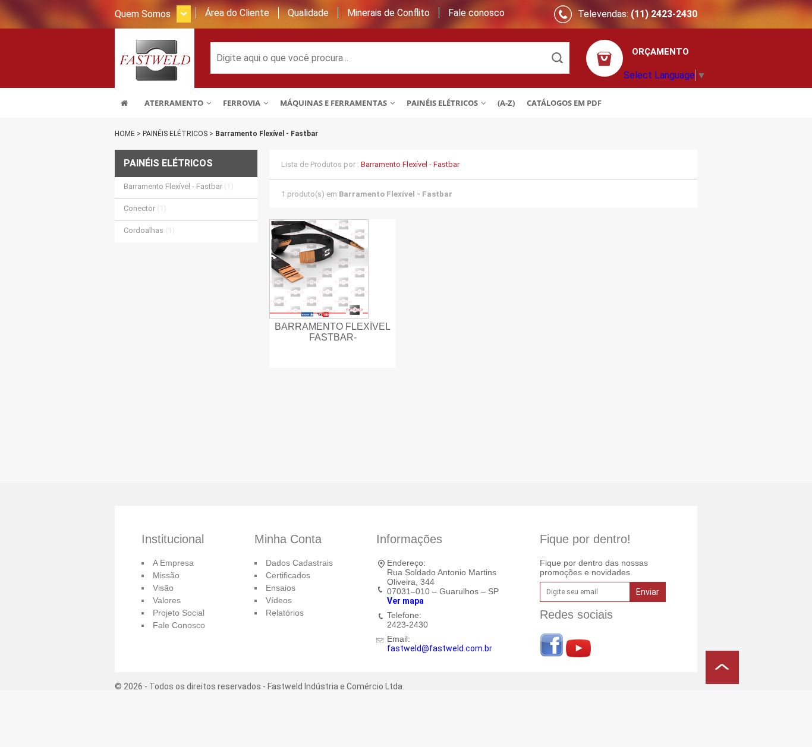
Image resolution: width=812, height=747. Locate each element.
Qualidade (308, 12)
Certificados (288, 575)
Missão (166, 575)
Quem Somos (143, 14)
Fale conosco (476, 12)
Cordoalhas (149, 230)
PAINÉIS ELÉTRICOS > (179, 134)
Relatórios (285, 612)
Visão (163, 587)
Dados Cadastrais (299, 563)
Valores (167, 600)
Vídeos (279, 600)
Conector (145, 208)
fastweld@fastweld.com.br (439, 648)
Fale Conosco (179, 625)
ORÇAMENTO (660, 51)
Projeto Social (178, 612)
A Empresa (173, 563)
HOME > (129, 134)
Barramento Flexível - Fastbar (266, 134)
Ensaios (280, 587)
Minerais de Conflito (388, 12)
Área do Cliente (237, 12)
